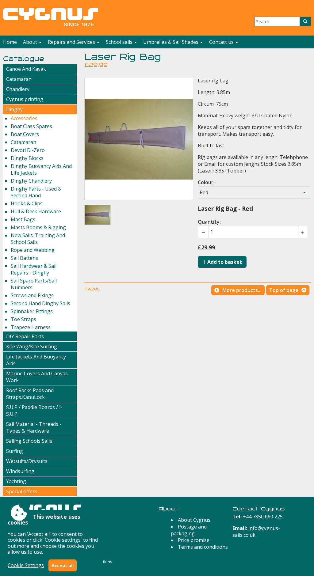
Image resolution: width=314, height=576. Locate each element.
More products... (242, 290)
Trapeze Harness (31, 327)
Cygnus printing (24, 99)
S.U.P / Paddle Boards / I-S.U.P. (34, 410)
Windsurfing (20, 471)
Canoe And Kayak (26, 69)
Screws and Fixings (32, 295)
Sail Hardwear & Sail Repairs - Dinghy (33, 269)
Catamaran (19, 79)
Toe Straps (23, 319)
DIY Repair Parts (25, 336)
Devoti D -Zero (28, 150)
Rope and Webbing (33, 250)
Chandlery (17, 89)
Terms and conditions (203, 547)
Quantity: (209, 221)
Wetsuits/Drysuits (27, 461)
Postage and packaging (189, 530)
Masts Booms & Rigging (38, 227)
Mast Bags (23, 219)
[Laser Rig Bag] (97, 215)
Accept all (63, 565)
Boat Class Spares (31, 126)
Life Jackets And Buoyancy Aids (36, 360)
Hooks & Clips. (27, 203)
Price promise (193, 540)
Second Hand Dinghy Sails (40, 303)
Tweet (91, 288)
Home (10, 42)
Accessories (24, 118)
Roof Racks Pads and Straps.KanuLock (30, 393)
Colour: (206, 182)
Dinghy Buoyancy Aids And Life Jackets (41, 169)
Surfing (14, 451)
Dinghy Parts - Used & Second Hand (36, 192)
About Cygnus (194, 520)
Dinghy (14, 109)
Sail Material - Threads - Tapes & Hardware (33, 427)
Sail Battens (24, 258)
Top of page (283, 290)
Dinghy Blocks (27, 158)
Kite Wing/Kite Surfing (31, 346)
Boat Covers (25, 134)
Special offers (21, 491)
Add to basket (224, 262)
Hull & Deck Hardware (36, 211)
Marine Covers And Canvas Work (37, 377)
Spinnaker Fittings (32, 311)
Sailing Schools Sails (29, 441)
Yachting (16, 481)
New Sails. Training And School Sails (38, 238)
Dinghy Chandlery (31, 180)
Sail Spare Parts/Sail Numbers (34, 284)
